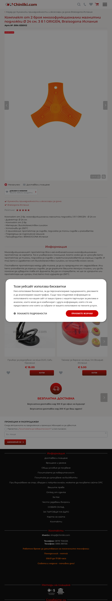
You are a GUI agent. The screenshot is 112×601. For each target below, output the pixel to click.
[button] (30, 313)
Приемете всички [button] (82, 313)
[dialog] (56, 300)
